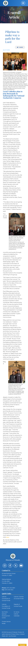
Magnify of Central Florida (18, 605)
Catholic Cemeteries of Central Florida (6, 598)
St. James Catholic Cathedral (16, 614)
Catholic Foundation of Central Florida (6, 606)
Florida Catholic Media (6, 622)
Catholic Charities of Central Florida (19, 597)
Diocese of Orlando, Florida (14, 632)
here (7, 537)
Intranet (22, 634)
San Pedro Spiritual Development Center (6, 614)
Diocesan (13, 636)
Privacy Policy (15, 634)
